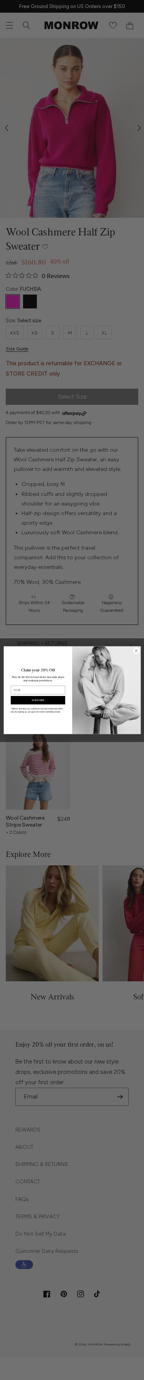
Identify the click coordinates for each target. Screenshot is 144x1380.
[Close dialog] (136, 651)
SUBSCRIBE (37, 699)
